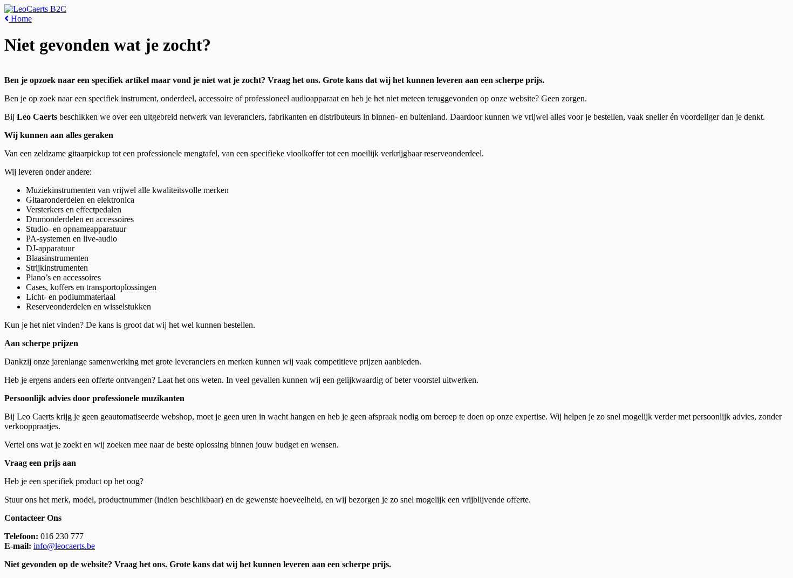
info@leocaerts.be (64, 546)
